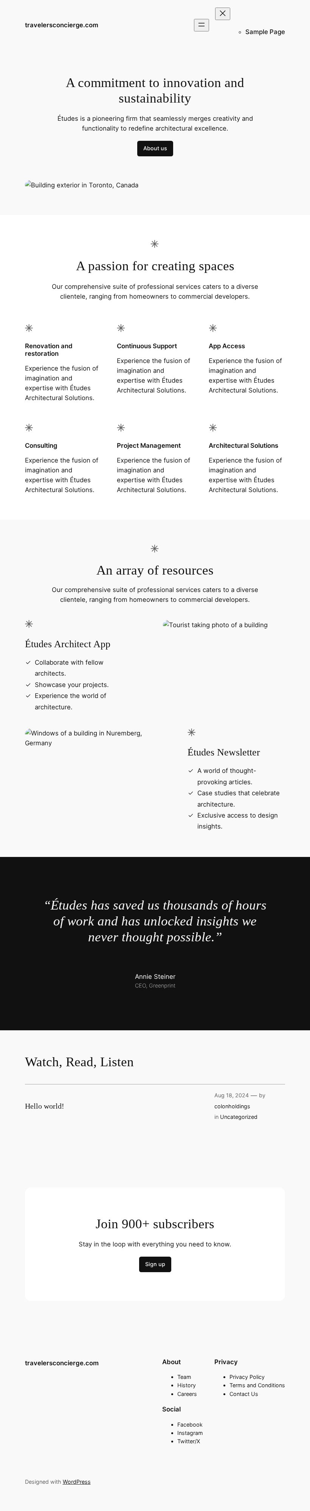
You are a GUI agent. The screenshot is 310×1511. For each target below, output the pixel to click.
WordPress (77, 1481)
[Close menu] (222, 14)
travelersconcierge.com (61, 25)
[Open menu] (201, 25)
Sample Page (265, 32)
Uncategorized (238, 1117)
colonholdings (232, 1106)
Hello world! (44, 1106)
